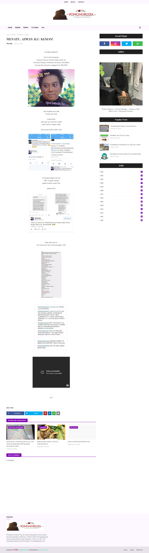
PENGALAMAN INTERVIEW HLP (79, 442)
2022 (121, 179)
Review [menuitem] (17, 28)
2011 (121, 217)
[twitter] (127, 43)
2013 (121, 209)
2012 (121, 213)
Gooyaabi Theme (43, 550)
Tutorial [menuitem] (35, 28)
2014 (121, 205)
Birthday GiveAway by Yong (119, 135)
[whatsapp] (138, 43)
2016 (121, 198)
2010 (121, 220)
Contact (81, 2)
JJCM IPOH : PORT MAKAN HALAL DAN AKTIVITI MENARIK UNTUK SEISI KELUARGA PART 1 (20, 444)
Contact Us (139, 550)
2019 (121, 187)
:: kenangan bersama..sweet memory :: (123, 126)
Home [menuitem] (10, 28)
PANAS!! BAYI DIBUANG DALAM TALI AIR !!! (125, 145)
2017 (121, 194)
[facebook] (104, 43)
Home (66, 2)
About (73, 2)
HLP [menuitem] (43, 28)
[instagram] (115, 43)
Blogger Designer (24, 550)
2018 (121, 190)
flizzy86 (9, 44)
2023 (121, 176)
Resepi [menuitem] (25, 28)
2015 (121, 202)
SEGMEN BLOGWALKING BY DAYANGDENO (125, 154)
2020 (121, 183)
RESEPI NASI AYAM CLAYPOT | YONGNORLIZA (47, 443)
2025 (121, 172)
